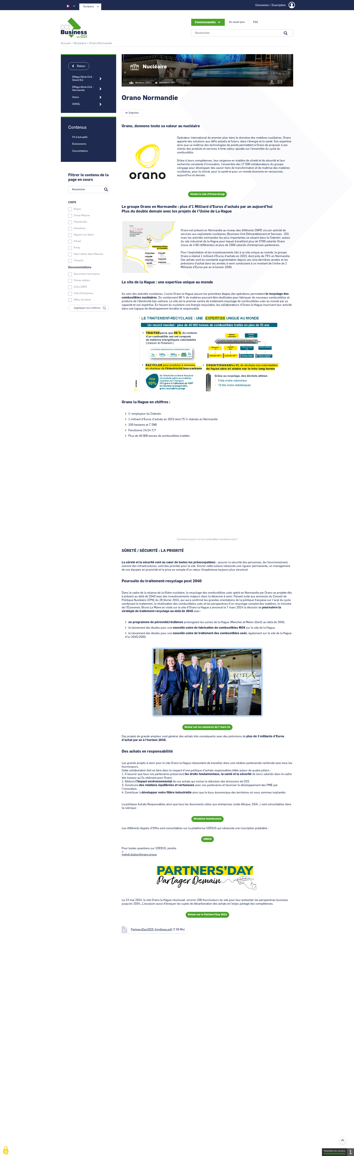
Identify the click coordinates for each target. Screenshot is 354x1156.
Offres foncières (82, 299)
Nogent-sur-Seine (84, 234)
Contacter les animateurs (280, 82)
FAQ (255, 22)
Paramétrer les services (334, 1151)
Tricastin (78, 260)
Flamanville (80, 222)
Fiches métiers (82, 280)
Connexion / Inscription (270, 5)
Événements (79, 144)
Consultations (80, 151)
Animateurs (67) (167, 83)
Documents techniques (87, 274)
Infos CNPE (80, 287)
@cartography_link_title (272, 82)
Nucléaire (80, 43)
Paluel (77, 241)
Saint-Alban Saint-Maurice (88, 254)
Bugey (77, 209)
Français (67, 6)
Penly (77, 247)
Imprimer (134, 113)
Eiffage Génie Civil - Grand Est (82, 79)
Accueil (66, 43)
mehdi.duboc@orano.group (139, 854)
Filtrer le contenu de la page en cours (88, 177)
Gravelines (80, 228)
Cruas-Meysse (82, 215)
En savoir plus (237, 22)
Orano (75, 97)
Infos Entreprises (83, 293)
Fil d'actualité (79, 137)
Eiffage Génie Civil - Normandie (82, 89)
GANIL (76, 104)
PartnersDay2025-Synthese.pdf (151, 929)
